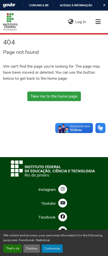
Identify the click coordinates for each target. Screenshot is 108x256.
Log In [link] (80, 22)
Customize (52, 248)
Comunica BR (38, 5)
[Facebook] (62, 216)
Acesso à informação (76, 5)
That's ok (12, 248)
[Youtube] (62, 203)
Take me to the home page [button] (54, 96)
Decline (31, 248)
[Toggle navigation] (98, 22)
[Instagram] (62, 189)
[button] (10, 22)
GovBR (9, 5)
